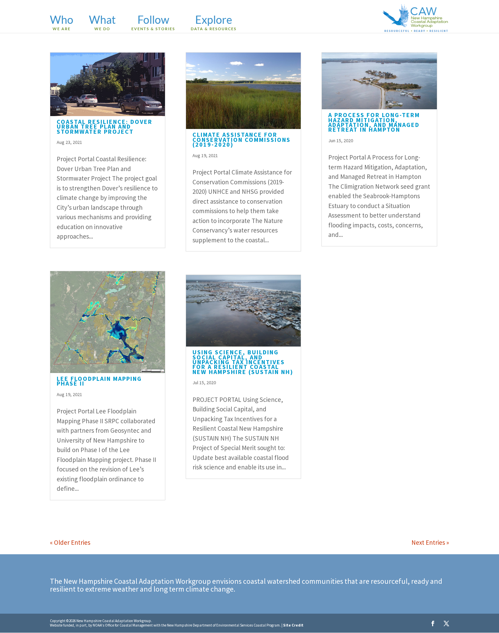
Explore (214, 23)
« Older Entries (70, 542)
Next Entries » (430, 542)
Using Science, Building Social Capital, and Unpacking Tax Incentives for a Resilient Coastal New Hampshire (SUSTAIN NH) (242, 362)
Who (61, 23)
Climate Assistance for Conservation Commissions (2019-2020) (241, 139)
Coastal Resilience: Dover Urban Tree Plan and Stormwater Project (104, 126)
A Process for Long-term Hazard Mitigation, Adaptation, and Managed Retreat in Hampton (374, 122)
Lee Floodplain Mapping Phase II (99, 381)
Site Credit (293, 625)
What (102, 23)
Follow (153, 23)
